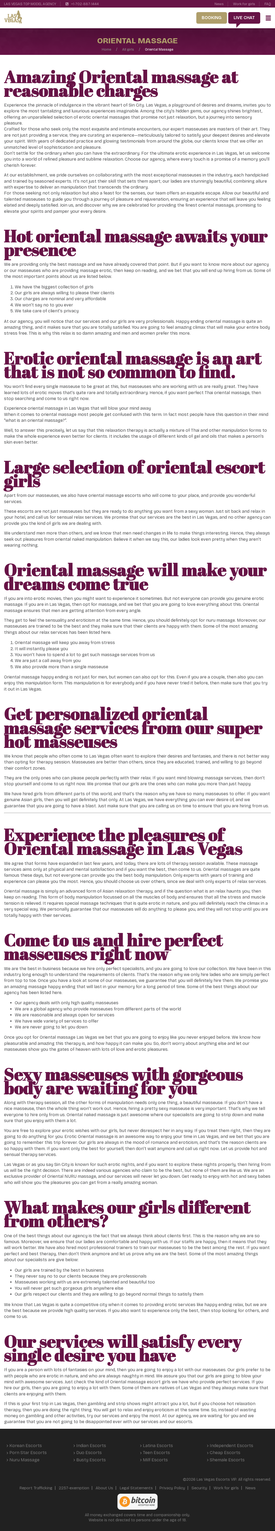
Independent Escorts (231, 1445)
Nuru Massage (24, 1459)
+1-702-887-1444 (85, 4)
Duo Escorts (89, 1452)
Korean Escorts (25, 1445)
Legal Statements (136, 1488)
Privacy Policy (172, 1488)
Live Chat (244, 17)
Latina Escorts (158, 1445)
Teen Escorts (156, 1452)
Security (199, 1488)
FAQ (268, 4)
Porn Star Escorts (28, 1452)
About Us (104, 1488)
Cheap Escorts (225, 1452)
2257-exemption (74, 1488)
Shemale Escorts (227, 1459)
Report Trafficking (35, 1488)
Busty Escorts (91, 1459)
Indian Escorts (91, 1445)
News (219, 4)
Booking (212, 17)
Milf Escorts (155, 1459)
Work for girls (244, 4)
